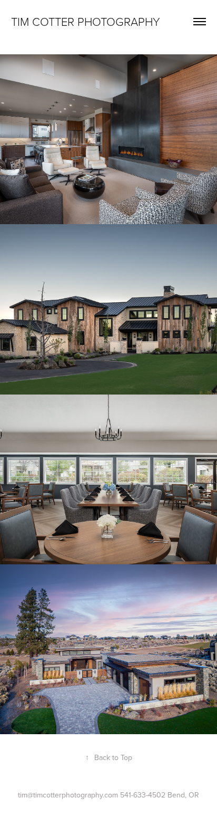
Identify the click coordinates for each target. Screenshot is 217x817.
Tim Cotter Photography (85, 21)
